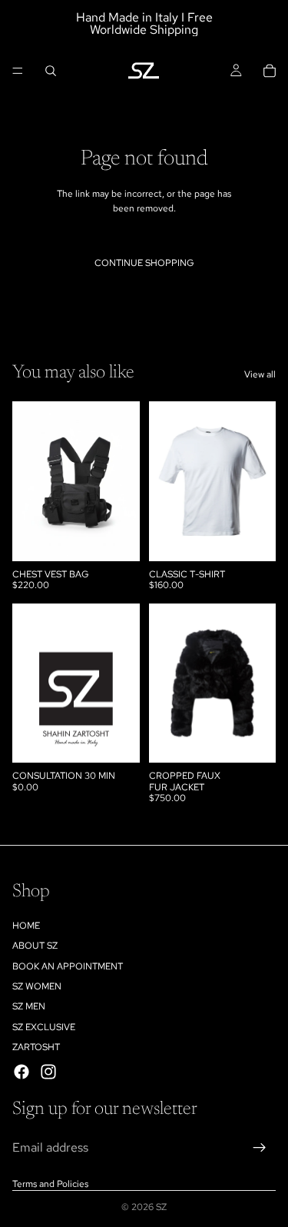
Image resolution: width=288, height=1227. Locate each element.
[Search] (51, 71)
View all (260, 374)
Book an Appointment (67, 965)
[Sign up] (259, 1148)
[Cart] (269, 71)
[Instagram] (48, 1071)
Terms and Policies (50, 1184)
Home (26, 925)
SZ (161, 1207)
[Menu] (17, 70)
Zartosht (36, 1047)
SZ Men (28, 1006)
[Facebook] (21, 1071)
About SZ (35, 945)
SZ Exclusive (43, 1027)
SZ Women (36, 986)
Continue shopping (144, 263)
